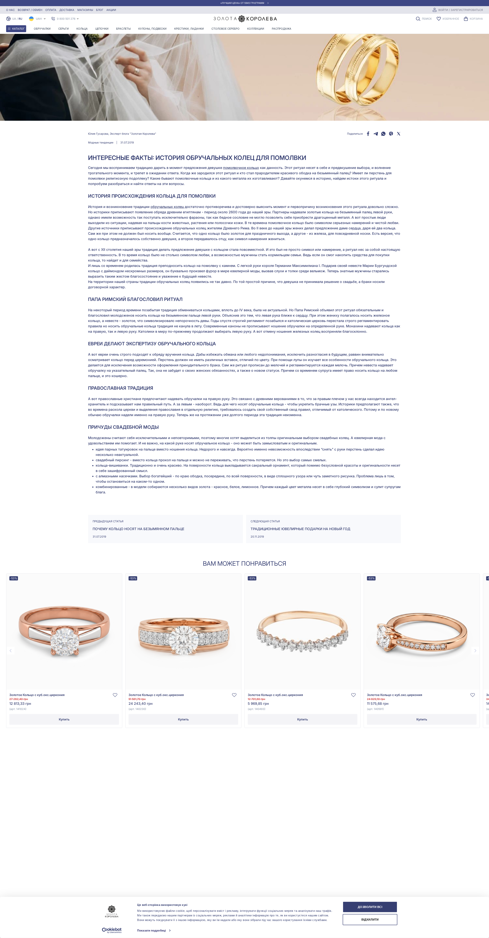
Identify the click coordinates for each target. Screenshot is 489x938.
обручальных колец (167, 207)
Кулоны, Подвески (152, 28)
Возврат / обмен (30, 9)
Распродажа (281, 28)
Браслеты (123, 28)
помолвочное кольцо (241, 168)
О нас (10, 9)
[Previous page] (11, 650)
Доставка (66, 9)
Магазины (85, 9)
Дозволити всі (370, 907)
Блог (99, 9)
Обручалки (42, 28)
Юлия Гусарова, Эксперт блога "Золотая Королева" (122, 133)
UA (14, 18)
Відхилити (370, 919)
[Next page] (475, 650)
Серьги (63, 28)
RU (20, 18)
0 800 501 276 (66, 18)
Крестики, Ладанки (189, 28)
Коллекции (255, 28)
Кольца (82, 28)
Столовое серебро (225, 28)
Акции (111, 9)
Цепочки (101, 28)
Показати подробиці (151, 930)
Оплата (50, 9)
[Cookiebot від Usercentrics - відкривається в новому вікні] (112, 930)
